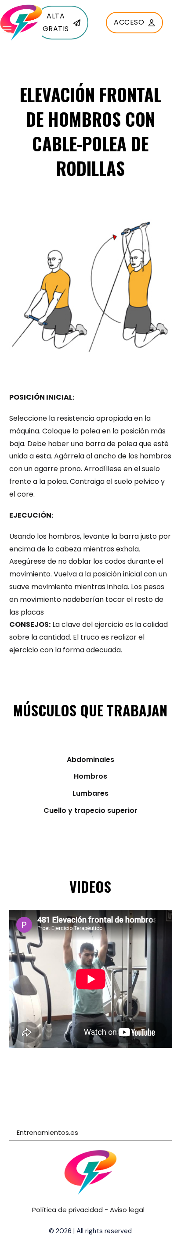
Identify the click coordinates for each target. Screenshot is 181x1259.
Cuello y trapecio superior (90, 810)
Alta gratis (56, 22)
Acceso (129, 22)
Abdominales (90, 760)
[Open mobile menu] (7, 29)
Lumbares (90, 793)
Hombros (90, 776)
